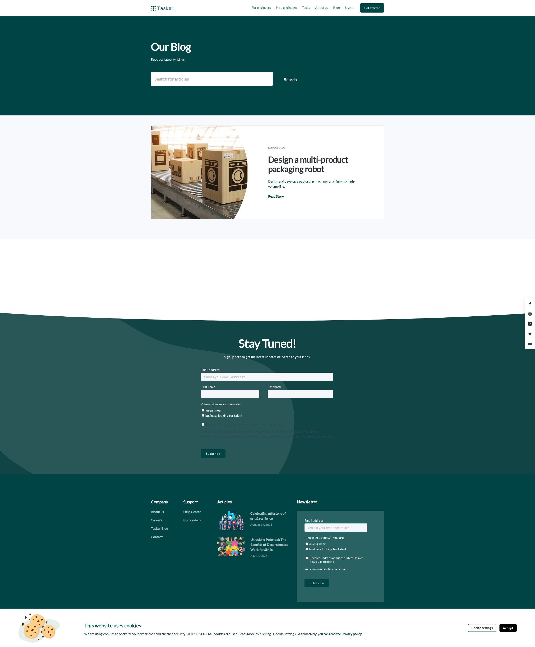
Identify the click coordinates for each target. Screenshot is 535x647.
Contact (157, 537)
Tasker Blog (159, 528)
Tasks (306, 7)
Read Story (276, 196)
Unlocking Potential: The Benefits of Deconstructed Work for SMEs (269, 544)
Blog (336, 7)
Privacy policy (351, 634)
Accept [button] (508, 628)
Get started (372, 8)
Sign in (349, 7)
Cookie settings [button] (482, 628)
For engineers (261, 7)
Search (290, 79)
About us (321, 7)
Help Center (192, 512)
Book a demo (192, 520)
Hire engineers (286, 7)
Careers (156, 520)
